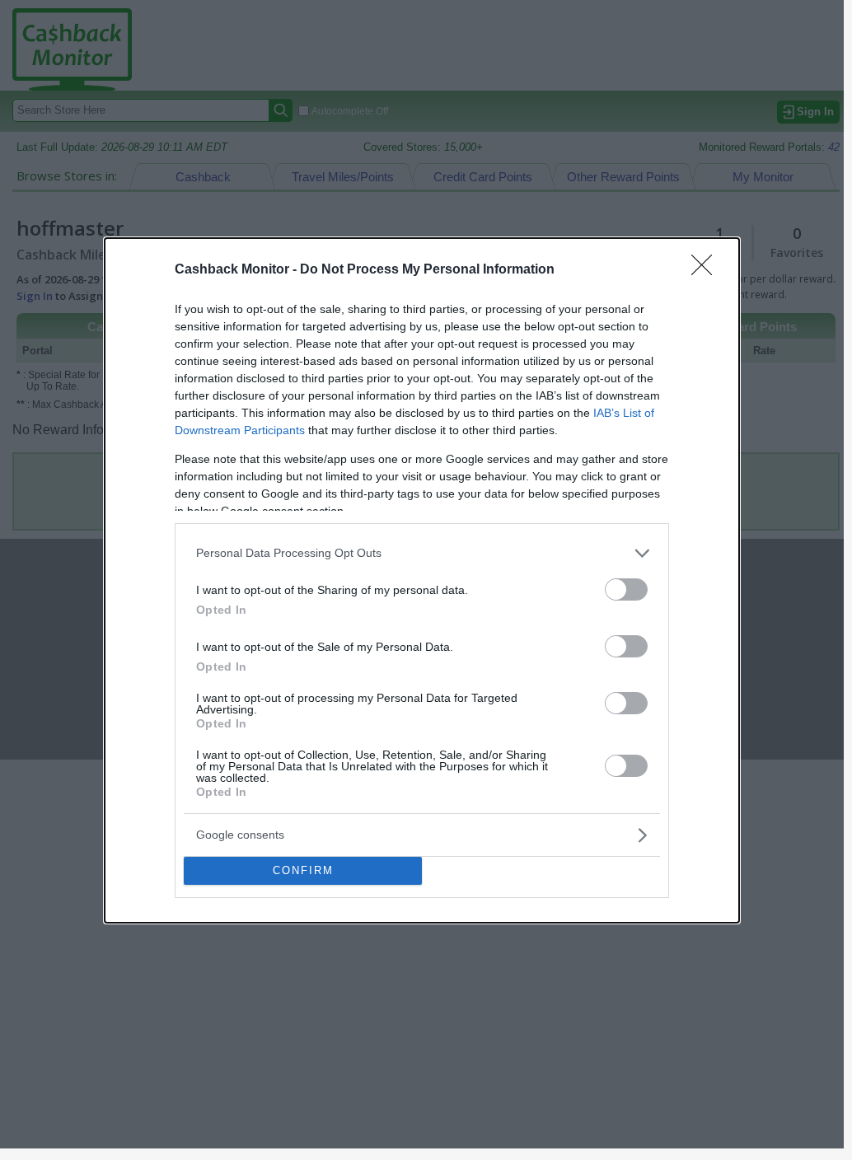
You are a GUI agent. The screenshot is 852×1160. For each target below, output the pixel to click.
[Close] (707, 270)
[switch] (626, 589)
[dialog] (422, 580)
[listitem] (422, 553)
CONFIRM (303, 870)
